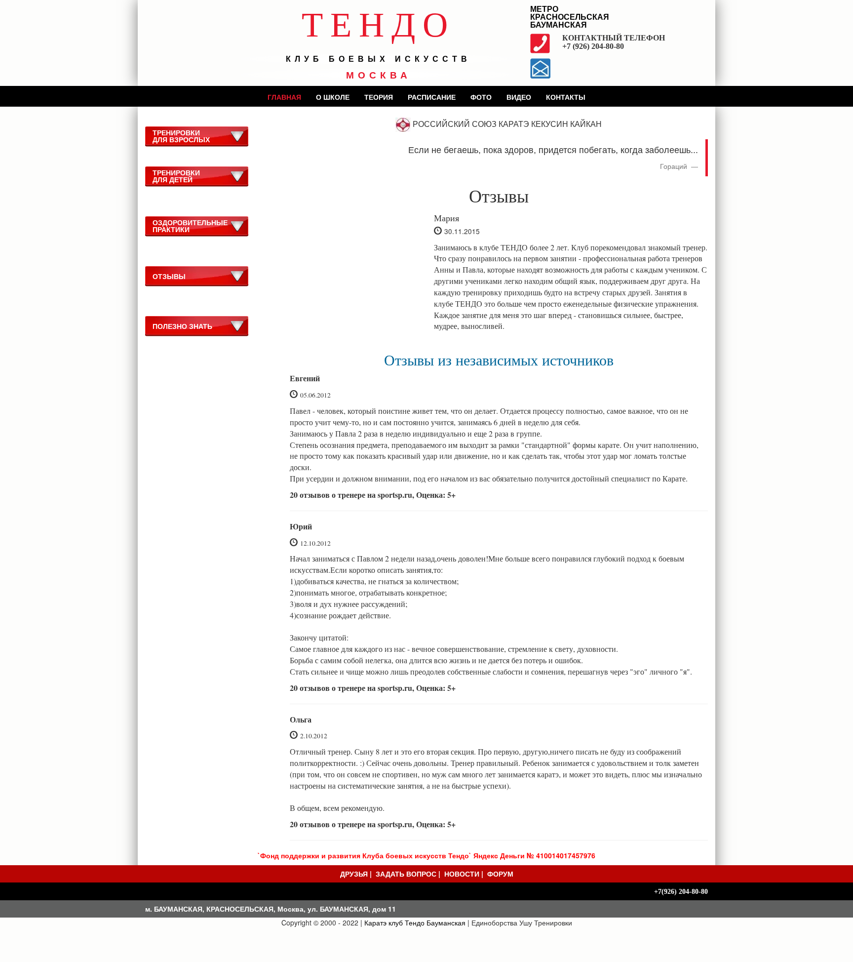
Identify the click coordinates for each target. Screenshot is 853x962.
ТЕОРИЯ (378, 97)
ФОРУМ (500, 874)
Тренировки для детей (176, 175)
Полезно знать (182, 326)
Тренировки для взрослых (181, 135)
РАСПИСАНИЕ (432, 97)
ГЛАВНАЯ (284, 97)
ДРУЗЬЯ (354, 874)
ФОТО (481, 97)
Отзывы (169, 276)
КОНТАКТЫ (565, 97)
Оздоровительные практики (190, 225)
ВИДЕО (518, 97)
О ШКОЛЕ (332, 97)
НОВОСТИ (461, 874)
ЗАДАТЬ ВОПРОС (406, 874)
